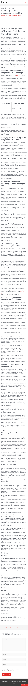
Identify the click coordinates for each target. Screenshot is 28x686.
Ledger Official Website (17, 43)
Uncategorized (13, 15)
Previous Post (8, 627)
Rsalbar (5, 2)
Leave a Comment (5, 15)
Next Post (20, 627)
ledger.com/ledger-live (16, 146)
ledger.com (18, 75)
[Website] (14, 665)
